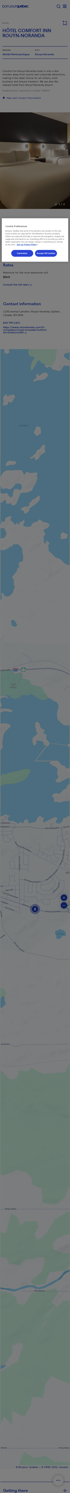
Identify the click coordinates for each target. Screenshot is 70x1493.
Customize (22, 253)
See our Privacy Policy (28, 244)
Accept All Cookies (46, 253)
